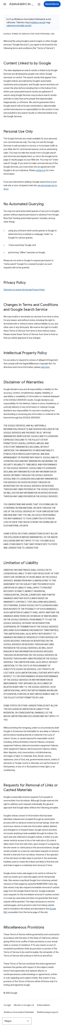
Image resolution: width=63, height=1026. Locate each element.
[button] (4, 4)
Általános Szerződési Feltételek (19, 1012)
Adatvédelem (43, 1005)
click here (45, 367)
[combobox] (17, 1021)
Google (7, 1005)
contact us (40, 170)
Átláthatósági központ (47, 1012)
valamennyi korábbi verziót (18, 25)
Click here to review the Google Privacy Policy (24, 290)
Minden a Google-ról (24, 1005)
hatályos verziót (38, 22)
